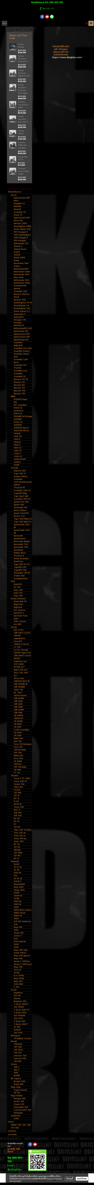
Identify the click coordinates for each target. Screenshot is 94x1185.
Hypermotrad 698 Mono (22, 199)
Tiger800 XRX (20, 570)
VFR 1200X (19, 664)
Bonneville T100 (21, 547)
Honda (14, 627)
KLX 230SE (19, 975)
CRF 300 (18, 752)
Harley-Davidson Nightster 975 (24, 73)
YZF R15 (17, 855)
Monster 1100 (20, 299)
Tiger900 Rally (20, 493)
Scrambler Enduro (22, 351)
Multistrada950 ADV (23, 328)
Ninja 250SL (19, 978)
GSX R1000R (19, 1015)
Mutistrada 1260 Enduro (21, 264)
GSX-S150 (18, 1032)
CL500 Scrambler (21, 729)
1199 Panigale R (21, 232)
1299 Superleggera (22, 234)
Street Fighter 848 (22, 229)
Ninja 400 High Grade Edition (21, 951)
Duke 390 (18, 595)
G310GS (17, 462)
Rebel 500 (18, 738)
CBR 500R (18, 707)
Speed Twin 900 (21, 501)
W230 (16, 864)
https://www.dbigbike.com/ (67, 57)
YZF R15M (18, 852)
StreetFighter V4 (21, 305)
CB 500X (18, 732)
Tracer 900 (19, 807)
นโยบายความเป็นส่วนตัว (54, 1179)
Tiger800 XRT (20, 567)
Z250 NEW (18, 984)
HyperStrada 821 (21, 339)
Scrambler (18, 373)
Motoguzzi (15, 1035)
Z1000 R (17, 881)
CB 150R (17, 769)
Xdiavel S (18, 246)
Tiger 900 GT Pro (22, 564)
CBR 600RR (19, 698)
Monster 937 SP (21, 379)
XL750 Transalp (21, 649)
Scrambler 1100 (20, 291)
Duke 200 (18, 590)
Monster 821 (19, 385)
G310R (16, 465)
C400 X (17, 453)
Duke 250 (18, 593)
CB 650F (17, 727)
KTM (13, 581)
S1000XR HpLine (21, 427)
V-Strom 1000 (20, 1012)
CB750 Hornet (20, 695)
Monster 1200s (20, 223)
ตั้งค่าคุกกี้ (69, 1179)
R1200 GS (18, 422)
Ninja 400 (18, 958)
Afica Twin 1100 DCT (21, 674)
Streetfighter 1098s (22, 226)
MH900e (17, 206)
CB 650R (18, 724)
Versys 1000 (19, 890)
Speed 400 (19, 504)
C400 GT (18, 456)
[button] (86, 23)
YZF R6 (17, 827)
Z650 (16, 930)
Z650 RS (17, 872)
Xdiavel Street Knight (20, 250)
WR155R (17, 850)
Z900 (16, 907)
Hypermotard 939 (22, 337)
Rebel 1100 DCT (21, 670)
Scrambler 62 (20, 376)
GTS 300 (15, 1127)
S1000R (17, 433)
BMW (13, 396)
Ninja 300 (18, 967)
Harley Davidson (18, 598)
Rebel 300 (18, 755)
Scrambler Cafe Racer (21, 361)
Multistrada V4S (21, 243)
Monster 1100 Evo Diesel (21, 295)
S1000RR (18, 419)
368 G (16, 1067)
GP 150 (17, 1092)
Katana (17, 998)
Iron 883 (17, 624)
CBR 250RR (19, 709)
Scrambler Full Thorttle (20, 366)
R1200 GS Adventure (18, 409)
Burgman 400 (20, 1001)
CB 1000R (18, 721)
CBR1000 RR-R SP (22, 681)
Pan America (19, 610)
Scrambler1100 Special (20, 287)
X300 (16, 1118)
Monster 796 (19, 390)
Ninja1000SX (19, 884)
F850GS (17, 442)
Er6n (16, 938)
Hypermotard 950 (22, 334)
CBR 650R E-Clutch (22, 655)
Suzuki (14, 989)
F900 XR (18, 436)
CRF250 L (18, 764)
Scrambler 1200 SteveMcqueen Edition (23, 482)
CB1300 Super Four (22, 652)
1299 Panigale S (21, 237)
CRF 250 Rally (20, 767)
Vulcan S (18, 935)
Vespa (11, 1121)
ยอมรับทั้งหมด (82, 1179)
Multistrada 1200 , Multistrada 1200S (22, 281)
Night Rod (18, 604)
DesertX (17, 209)
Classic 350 (19, 1104)
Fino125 (17, 790)
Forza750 (18, 641)
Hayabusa (18, 992)
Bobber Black (20, 552)
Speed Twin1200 (21, 513)
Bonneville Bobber (22, 541)
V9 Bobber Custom (22, 1038)
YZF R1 (17, 795)
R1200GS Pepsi (20, 399)
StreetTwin (18, 561)
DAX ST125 (18, 630)
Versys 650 (19, 933)
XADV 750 (18, 689)
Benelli (14, 1041)
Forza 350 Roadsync (23, 744)
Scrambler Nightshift (18, 344)
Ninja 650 (18, 927)
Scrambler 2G (20, 212)
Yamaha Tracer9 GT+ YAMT (23, 105)
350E (16, 1072)
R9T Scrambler (20, 405)
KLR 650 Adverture (22, 921)
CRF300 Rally (20, 749)
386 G (16, 1070)
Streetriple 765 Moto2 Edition (20, 509)
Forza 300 (18, 758)
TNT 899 (18, 1047)
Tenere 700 (19, 784)
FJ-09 (16, 801)
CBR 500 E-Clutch (22, 632)
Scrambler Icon (20, 370)
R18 (15, 402)
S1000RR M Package (23, 416)
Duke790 (18, 584)
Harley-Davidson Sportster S (23, 59)
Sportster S (19, 613)
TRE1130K (18, 1044)
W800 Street (19, 912)
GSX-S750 (18, 1018)
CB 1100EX (18, 715)
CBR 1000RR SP (21, 684)
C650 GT (18, 450)
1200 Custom (20, 621)
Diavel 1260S (19, 257)
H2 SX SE (18, 878)
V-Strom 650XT (21, 1024)
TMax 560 (18, 787)
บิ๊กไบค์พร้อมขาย (14, 191)
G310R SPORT (20, 459)
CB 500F (18, 735)
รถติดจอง (12, 1131)
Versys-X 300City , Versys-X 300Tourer (23, 962)
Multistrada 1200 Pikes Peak (21, 276)
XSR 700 (18, 815)
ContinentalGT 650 (22, 1110)
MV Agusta (16, 1078)
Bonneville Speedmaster (20, 537)
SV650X (17, 1030)
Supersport (19, 317)
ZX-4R (16, 870)
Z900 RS (17, 901)
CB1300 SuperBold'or (19, 637)
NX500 (17, 658)
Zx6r (16, 924)
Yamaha (14, 775)
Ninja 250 (18, 981)
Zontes (14, 1064)
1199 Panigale (20, 240)
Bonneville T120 (21, 544)
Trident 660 (19, 575)
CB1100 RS (18, 718)
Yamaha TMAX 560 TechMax (22, 145)
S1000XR (18, 425)
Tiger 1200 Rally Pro (23, 519)
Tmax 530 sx (19, 835)
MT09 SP (18, 804)
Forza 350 (18, 747)
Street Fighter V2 (22, 311)
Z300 (16, 947)
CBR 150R (18, 712)
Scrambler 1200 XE (22, 490)
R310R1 (17, 1075)
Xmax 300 (18, 841)
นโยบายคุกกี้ (17, 1181)
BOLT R (17, 810)
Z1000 (16, 892)
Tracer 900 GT (20, 781)
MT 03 (17, 844)
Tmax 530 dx (20, 832)
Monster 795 (19, 393)
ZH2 (15, 875)
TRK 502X (18, 1050)
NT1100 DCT (19, 667)
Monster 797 (19, 388)
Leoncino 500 (20, 1058)
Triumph (14, 467)
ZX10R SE (18, 895)
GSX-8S (17, 995)
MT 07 (17, 821)
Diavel (16, 260)
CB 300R (18, 761)
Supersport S (19, 314)
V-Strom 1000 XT (22, 1009)
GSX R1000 (19, 1007)
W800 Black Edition (23, 910)
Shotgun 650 (20, 1098)
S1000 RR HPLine (21, 430)
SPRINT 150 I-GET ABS (21, 1125)
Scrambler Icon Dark (23, 348)
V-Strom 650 (19, 1021)
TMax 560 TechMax (23, 830)
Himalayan (18, 1112)
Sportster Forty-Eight (21, 617)
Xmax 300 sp (20, 838)
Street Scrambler (21, 558)
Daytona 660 (20, 470)
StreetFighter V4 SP (23, 302)
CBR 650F (18, 704)
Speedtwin (18, 550)
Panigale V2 (19, 203)
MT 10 (16, 798)
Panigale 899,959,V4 (19, 324)
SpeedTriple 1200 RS (22, 526)
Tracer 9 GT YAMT (22, 778)
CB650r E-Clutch (21, 644)
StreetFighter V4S (22, 308)
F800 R (17, 445)
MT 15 (16, 858)
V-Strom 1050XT (21, 1004)
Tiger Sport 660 (21, 496)
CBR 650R (18, 701)
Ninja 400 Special (22, 955)
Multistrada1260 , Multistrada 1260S (22, 270)
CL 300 (17, 647)
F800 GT (18, 447)
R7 (15, 824)
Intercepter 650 (21, 1107)
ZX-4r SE (18, 867)
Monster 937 (19, 382)
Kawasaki (15, 861)
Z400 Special (20, 941)
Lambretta (15, 1115)
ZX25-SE (17, 969)
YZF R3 (17, 847)
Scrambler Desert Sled (21, 355)
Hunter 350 (19, 1101)
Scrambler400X (21, 578)
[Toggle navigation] (91, 23)
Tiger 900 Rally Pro (22, 521)
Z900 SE (17, 904)
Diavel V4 (18, 215)
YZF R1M (17, 792)
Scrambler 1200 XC (22, 499)
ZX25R (16, 972)
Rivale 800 (18, 1084)
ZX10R (16, 898)
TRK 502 (18, 1052)
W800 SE (18, 915)
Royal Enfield (16, 1095)
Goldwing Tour (20, 661)
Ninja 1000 (18, 887)
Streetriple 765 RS (22, 573)
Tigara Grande (20, 1090)
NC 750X (18, 692)
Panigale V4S (20, 319)
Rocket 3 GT (19, 516)
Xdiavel (17, 254)
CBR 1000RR (19, 687)
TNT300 (17, 1061)
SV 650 (17, 1027)
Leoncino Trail (20, 1055)
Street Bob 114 (20, 601)
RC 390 (17, 587)
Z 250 (16, 987)
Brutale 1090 (19, 1081)
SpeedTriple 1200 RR (22, 531)
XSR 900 (18, 812)
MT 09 (17, 818)
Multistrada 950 (21, 331)
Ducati (14, 195)
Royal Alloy (16, 1087)
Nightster (18, 607)
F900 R (17, 439)
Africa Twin (19, 678)
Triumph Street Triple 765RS (23, 171)
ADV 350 (18, 741)
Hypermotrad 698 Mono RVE (22, 219)
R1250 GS (18, 413)
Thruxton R (19, 555)
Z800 (16, 918)
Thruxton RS (19, 487)
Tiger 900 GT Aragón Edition (20, 475)
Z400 (16, 944)
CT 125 (17, 772)
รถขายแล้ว (12, 1134)
